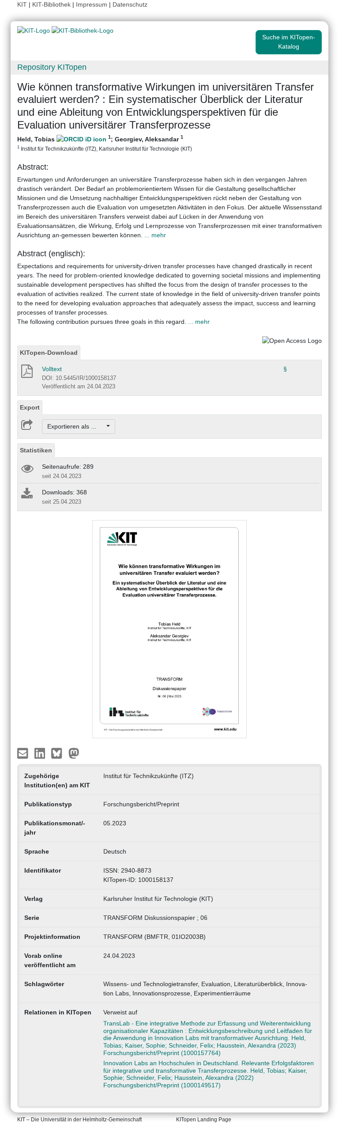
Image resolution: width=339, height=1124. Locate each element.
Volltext (52, 368)
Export (30, 407)
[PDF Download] (26, 373)
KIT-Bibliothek (52, 4)
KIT (22, 4)
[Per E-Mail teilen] (23, 752)
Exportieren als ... (76, 426)
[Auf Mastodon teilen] (73, 752)
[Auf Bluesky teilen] (59, 752)
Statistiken (36, 450)
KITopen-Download (49, 352)
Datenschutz (130, 4)
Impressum (91, 4)
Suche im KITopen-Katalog (288, 42)
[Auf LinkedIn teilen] (41, 752)
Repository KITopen (52, 67)
